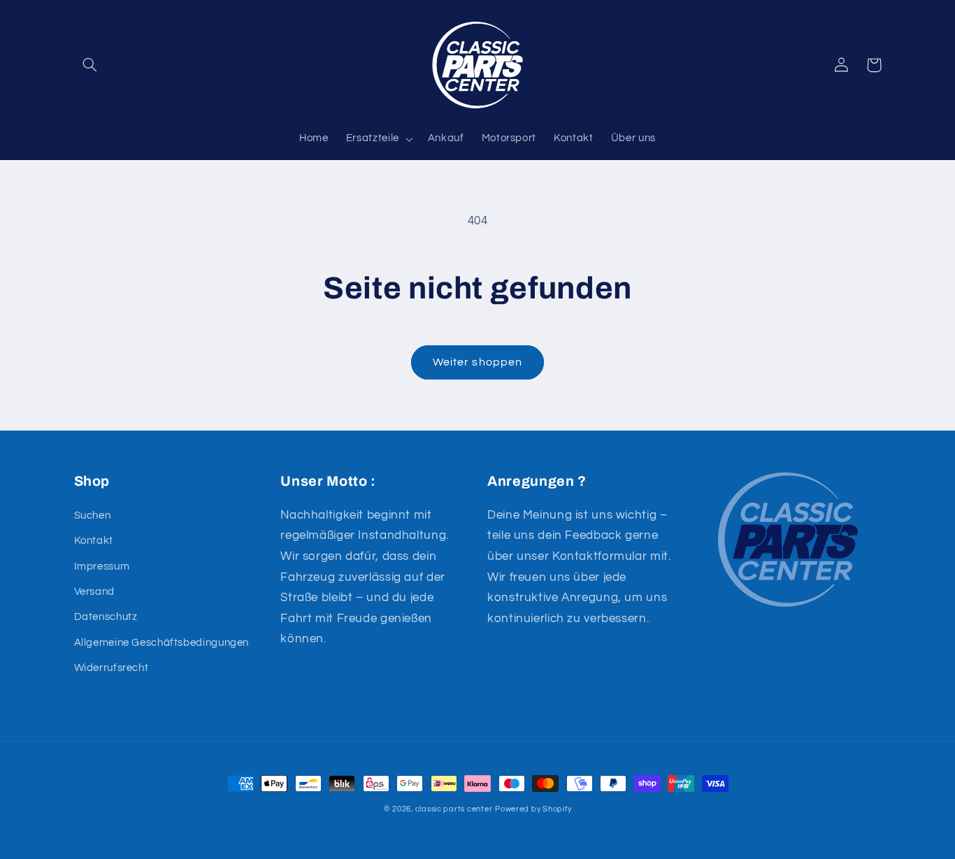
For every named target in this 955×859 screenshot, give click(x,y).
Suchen (92, 515)
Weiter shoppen (477, 362)
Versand (94, 591)
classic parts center (454, 809)
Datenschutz (106, 617)
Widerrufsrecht (111, 668)
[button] (90, 65)
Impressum (102, 566)
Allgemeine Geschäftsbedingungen (162, 642)
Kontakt (93, 540)
